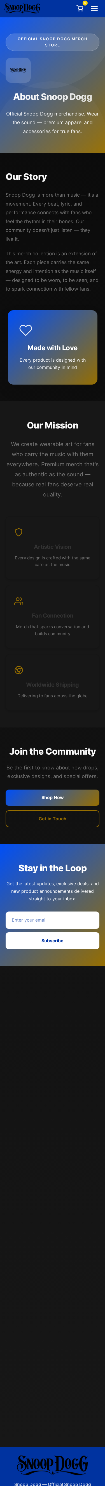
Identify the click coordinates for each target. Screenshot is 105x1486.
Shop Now (52, 797)
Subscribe (52, 940)
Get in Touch (52, 818)
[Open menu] (94, 8)
